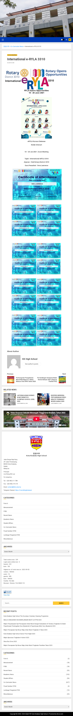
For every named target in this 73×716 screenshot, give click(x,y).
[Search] (66, 39)
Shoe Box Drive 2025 (10, 641)
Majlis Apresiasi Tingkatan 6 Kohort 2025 (16, 637)
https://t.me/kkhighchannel (23, 490)
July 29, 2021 (11, 62)
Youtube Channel (70, 39)
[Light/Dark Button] (63, 40)
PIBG (5, 511)
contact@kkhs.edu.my (14, 487)
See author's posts (31, 364)
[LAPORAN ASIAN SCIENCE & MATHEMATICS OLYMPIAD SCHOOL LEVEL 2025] (10, 399)
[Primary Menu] (3, 39)
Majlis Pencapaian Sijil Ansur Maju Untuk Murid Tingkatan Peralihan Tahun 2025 (28, 645)
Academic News (9, 519)
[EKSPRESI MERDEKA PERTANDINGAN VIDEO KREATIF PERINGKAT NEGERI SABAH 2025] (43, 399)
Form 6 (6, 503)
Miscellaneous (8, 539)
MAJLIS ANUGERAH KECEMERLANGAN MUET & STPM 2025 (22, 620)
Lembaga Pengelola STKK (12, 535)
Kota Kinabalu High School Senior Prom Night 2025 (19, 634)
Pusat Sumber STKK (10, 531)
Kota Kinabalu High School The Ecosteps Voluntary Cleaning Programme (26, 616)
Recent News (8, 515)
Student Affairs (8, 523)
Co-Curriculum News (10, 527)
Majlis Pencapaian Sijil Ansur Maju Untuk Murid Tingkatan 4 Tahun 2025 (25, 630)
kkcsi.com (60, 714)
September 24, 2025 (23, 403)
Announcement (8, 507)
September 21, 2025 (57, 403)
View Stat (7, 595)
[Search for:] (28, 603)
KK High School (29, 359)
